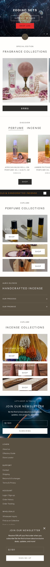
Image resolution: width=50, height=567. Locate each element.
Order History (8, 499)
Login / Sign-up (9, 495)
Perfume (16, 128)
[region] (25, 18)
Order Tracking (8, 504)
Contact (6, 470)
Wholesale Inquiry (10, 516)
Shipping (6, 474)
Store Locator (8, 457)
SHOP (25, 182)
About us (6, 449)
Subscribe (25, 431)
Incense (34, 128)
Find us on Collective (11, 520)
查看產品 (25, 108)
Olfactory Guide (9, 453)
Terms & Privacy (9, 483)
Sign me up (25, 558)
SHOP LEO (25, 26)
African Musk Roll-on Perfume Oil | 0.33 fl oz (17, 168)
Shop (38, 251)
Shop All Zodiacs (25, 18)
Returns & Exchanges (11, 478)
